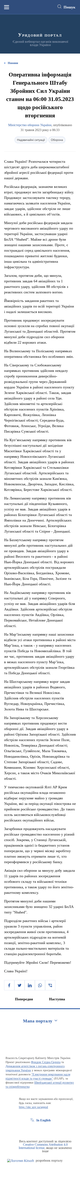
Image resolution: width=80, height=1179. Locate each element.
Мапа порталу (37, 1020)
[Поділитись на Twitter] (19, 985)
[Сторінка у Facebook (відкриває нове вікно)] (32, 1129)
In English (43, 1120)
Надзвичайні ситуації (31, 139)
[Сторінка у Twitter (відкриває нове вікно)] (39, 1129)
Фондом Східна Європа (46, 1062)
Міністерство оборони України (29, 125)
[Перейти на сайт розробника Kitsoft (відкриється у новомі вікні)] (21, 1160)
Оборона (57, 139)
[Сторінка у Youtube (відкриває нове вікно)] (47, 1129)
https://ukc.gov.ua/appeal (33, 1107)
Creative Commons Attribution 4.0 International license (43, 1146)
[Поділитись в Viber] (50, 985)
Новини (13, 63)
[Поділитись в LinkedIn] (30, 985)
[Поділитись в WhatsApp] (40, 985)
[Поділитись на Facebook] (9, 985)
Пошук (69, 7)
